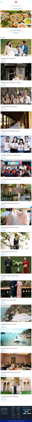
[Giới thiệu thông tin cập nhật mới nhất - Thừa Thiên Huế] (16, 2)
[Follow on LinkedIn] (28, 409)
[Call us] (27, 409)
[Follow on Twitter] (24, 409)
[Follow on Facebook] (23, 409)
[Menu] (1, 2)
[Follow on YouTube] (30, 409)
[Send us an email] (26, 409)
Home (10, 8)
